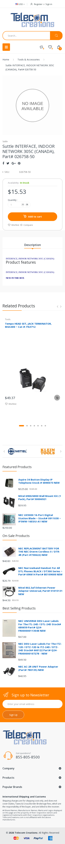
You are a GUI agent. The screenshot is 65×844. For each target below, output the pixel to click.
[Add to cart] (57, 398)
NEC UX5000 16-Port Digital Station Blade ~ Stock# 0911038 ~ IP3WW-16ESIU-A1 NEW (39, 518)
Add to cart (35, 216)
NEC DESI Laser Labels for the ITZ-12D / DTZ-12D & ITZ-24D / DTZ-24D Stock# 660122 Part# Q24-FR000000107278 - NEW (40, 648)
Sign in (49, 4)
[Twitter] (7, 163)
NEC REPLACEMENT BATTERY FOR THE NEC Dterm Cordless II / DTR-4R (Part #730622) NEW (39, 551)
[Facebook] (3, 163)
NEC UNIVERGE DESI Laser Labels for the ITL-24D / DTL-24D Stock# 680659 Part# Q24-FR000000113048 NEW (39, 625)
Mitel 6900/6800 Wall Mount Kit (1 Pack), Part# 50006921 (39, 497)
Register (38, 4)
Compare (28, 224)
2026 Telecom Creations (23, 832)
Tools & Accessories (29, 59)
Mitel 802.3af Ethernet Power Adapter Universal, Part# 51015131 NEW (40, 591)
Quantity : (13, 199)
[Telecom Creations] (32, 20)
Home (5, 59)
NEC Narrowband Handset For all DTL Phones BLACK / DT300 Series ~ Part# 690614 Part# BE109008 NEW (40, 571)
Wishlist (15, 224)
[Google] (14, 163)
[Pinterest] (19, 163)
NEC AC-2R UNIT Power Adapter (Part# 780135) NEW (38, 668)
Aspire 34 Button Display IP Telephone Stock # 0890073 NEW (39, 481)
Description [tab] (32, 245)
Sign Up (13, 714)
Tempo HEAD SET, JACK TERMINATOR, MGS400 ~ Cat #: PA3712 (28, 325)
